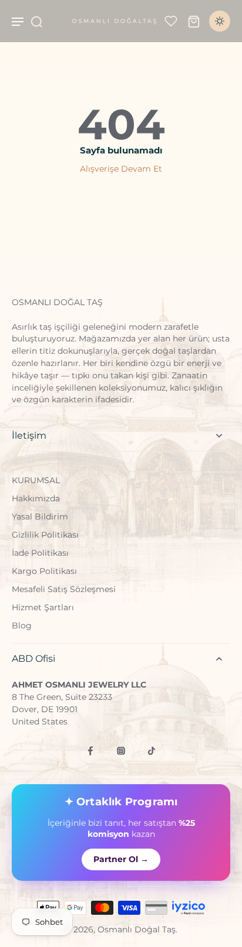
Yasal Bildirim (40, 516)
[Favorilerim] (170, 21)
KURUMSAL (36, 480)
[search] (36, 21)
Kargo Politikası (44, 571)
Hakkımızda (36, 498)
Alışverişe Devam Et (121, 168)
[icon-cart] (194, 21)
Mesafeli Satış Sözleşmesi (64, 589)
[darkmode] (219, 21)
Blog (22, 625)
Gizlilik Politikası (45, 534)
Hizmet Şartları (43, 607)
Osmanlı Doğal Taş (137, 929)
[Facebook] (90, 751)
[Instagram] (121, 751)
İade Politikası (40, 553)
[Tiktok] (151, 751)
